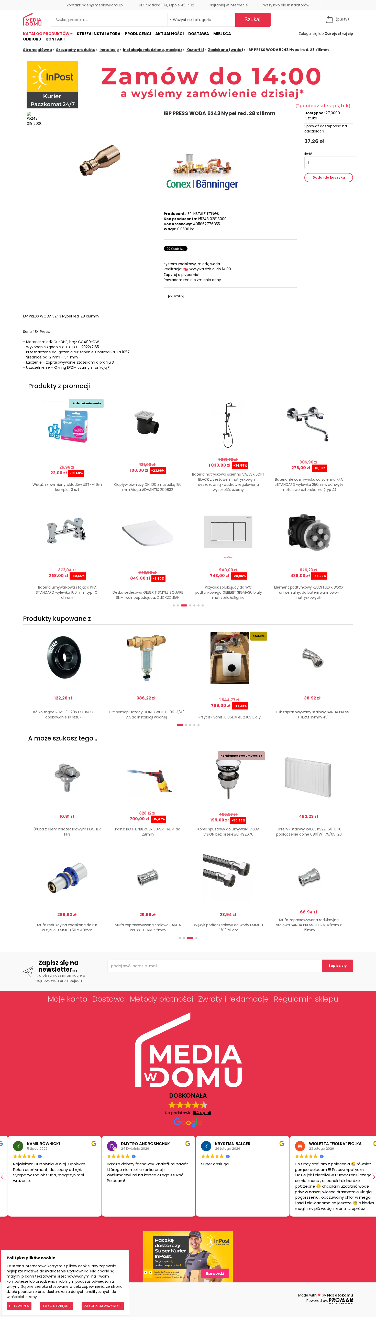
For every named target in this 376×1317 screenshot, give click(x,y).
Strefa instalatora (98, 33)
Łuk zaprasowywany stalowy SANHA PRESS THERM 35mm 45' (312, 714)
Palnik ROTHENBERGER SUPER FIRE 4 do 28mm (147, 832)
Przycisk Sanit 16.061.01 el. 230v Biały (229, 717)
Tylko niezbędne (56, 1305)
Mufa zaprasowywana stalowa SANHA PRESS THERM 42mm (148, 927)
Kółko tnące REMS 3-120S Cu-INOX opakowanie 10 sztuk (63, 714)
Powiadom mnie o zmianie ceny (192, 279)
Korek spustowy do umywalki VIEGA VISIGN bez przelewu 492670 (228, 832)
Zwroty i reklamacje (233, 999)
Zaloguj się (308, 33)
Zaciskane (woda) (225, 49)
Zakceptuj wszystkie (102, 1305)
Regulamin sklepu (306, 999)
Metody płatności (161, 999)
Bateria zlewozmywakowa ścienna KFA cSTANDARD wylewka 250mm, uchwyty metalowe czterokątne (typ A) (308, 484)
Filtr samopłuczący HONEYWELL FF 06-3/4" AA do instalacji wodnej (146, 714)
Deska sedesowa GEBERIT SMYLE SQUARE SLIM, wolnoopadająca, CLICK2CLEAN (148, 595)
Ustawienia (19, 1305)
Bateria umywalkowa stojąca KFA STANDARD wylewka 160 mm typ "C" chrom (67, 592)
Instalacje (109, 49)
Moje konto (67, 999)
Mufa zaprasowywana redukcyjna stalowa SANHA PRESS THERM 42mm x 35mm (309, 925)
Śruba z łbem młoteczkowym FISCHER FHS (67, 832)
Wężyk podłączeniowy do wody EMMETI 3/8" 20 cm (228, 927)
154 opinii (202, 1112)
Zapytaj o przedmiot (182, 274)
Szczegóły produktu (75, 49)
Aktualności (169, 33)
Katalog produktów (46, 33)
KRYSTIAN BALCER (225, 1143)
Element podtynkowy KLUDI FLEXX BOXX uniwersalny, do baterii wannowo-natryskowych (309, 592)
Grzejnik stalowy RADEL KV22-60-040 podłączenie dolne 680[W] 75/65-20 (309, 832)
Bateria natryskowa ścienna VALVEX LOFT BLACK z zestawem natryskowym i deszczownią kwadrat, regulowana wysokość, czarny (228, 482)
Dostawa (198, 33)
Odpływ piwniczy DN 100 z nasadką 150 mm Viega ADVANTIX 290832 (148, 487)
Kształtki (195, 49)
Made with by (325, 1295)
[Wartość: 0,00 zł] (331, 19)
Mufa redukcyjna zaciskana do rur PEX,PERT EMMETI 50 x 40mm (67, 927)
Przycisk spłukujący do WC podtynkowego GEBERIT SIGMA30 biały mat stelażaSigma (228, 592)
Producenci (138, 33)
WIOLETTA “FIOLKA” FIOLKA (327, 1143)
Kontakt (55, 39)
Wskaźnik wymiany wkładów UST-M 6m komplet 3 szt (67, 487)
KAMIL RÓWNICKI (35, 1143)
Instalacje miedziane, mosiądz (152, 49)
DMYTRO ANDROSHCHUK (137, 1143)
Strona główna (37, 49)
